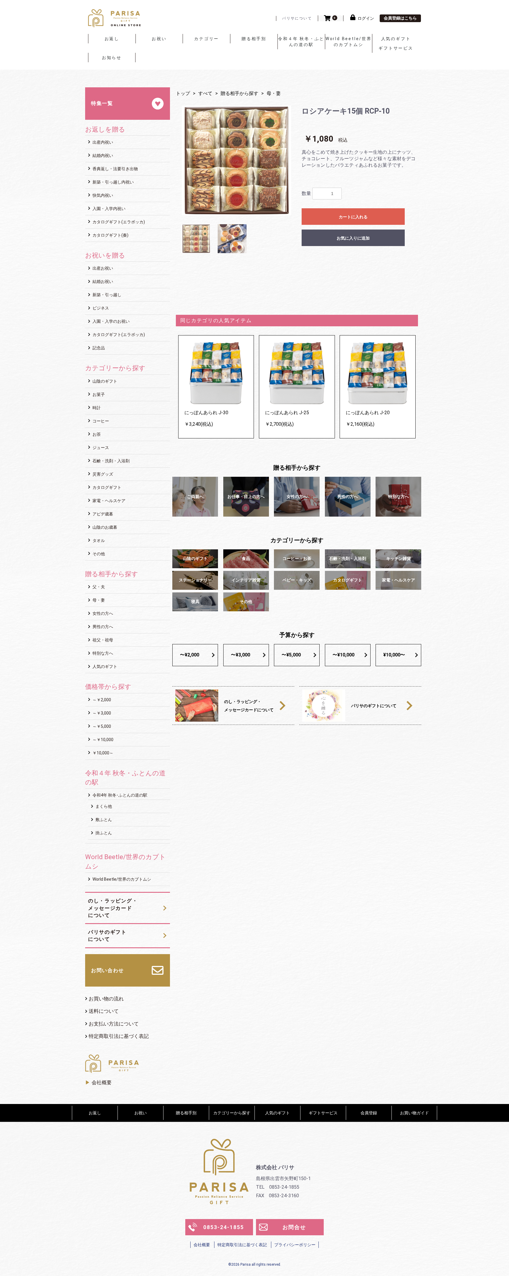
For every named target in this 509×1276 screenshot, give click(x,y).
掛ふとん (103, 833)
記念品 (98, 347)
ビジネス (100, 308)
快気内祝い (102, 195)
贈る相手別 (254, 38)
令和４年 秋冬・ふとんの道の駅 (301, 41)
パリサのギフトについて (107, 935)
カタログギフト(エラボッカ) (118, 222)
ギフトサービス (396, 48)
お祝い (159, 38)
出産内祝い (102, 142)
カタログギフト (106, 487)
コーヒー (100, 421)
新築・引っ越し (106, 294)
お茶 (96, 434)
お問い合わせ (107, 970)
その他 (98, 553)
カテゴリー (206, 38)
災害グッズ (102, 474)
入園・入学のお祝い (111, 321)
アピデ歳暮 (102, 514)
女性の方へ (102, 613)
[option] (236, 160)
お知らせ (112, 57)
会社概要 (102, 1082)
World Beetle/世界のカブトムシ (348, 41)
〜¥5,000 (291, 655)
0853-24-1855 (223, 1227)
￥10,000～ (102, 753)
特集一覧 (102, 103)
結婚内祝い (102, 155)
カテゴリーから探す (231, 1112)
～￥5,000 (101, 726)
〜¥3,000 (240, 655)
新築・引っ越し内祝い (113, 182)
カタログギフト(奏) (110, 235)
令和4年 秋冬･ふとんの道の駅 (119, 795)
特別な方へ (102, 653)
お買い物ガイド (414, 1112)
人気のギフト (396, 38)
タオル (98, 540)
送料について (104, 1011)
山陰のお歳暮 (104, 527)
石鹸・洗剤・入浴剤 (111, 460)
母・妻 (98, 600)
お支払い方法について (114, 1024)
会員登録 (369, 1112)
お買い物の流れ (106, 999)
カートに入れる (353, 216)
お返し (112, 38)
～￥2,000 (101, 699)
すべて (205, 93)
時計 (96, 407)
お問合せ (294, 1227)
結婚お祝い (102, 281)
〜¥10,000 (343, 655)
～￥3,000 (101, 713)
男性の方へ (102, 626)
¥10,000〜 (394, 655)
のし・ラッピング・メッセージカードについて (113, 908)
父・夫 (98, 586)
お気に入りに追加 (353, 238)
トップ (183, 93)
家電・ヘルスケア (108, 500)
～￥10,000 (102, 739)
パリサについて (297, 18)
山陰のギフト (104, 381)
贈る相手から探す (239, 93)
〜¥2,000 (189, 655)
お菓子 (98, 394)
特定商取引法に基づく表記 (119, 1036)
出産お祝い (102, 268)
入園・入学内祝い (108, 208)
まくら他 (103, 806)
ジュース (100, 447)
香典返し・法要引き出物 (115, 168)
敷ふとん (103, 819)
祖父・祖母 (102, 640)
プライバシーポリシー (294, 1244)
